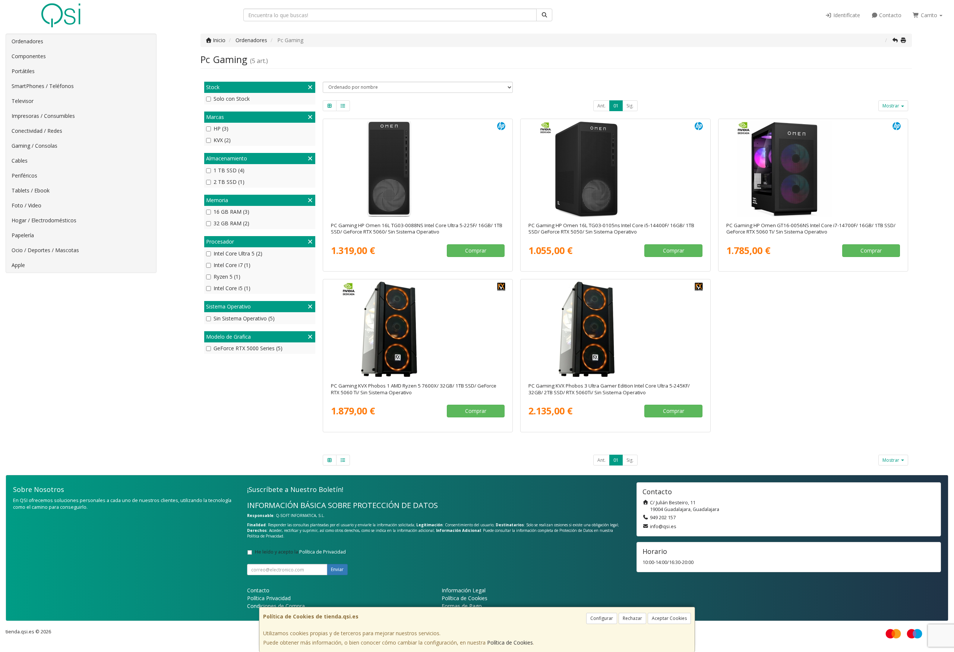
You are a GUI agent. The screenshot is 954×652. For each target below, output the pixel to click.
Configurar (601, 618)
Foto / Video (26, 205)
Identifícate (846, 15)
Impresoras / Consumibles (43, 115)
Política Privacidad (269, 598)
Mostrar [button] (891, 106)
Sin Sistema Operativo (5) (244, 318)
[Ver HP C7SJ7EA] (615, 169)
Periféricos (24, 175)
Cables (20, 160)
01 (616, 106)
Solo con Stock (232, 98)
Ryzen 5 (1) (227, 276)
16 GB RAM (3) (231, 211)
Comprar (475, 250)
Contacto (889, 15)
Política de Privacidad (265, 536)
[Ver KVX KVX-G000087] (418, 329)
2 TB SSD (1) (229, 181)
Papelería (23, 235)
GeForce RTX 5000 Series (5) (248, 348)
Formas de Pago (462, 605)
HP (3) (221, 128)
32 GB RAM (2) (231, 223)
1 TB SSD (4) (229, 170)
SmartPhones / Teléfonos (43, 86)
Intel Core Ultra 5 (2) (238, 253)
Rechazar (632, 618)
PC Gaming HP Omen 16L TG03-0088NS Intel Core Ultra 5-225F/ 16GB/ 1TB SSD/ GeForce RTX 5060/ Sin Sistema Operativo (416, 228)
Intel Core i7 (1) (232, 265)
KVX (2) (222, 140)
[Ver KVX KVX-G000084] (615, 329)
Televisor (23, 100)
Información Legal (464, 590)
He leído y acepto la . (301, 552)
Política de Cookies (510, 642)
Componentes (29, 56)
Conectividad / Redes (37, 130)
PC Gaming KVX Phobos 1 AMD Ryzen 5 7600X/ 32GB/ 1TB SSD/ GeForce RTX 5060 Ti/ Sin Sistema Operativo (413, 388)
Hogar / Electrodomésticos (44, 220)
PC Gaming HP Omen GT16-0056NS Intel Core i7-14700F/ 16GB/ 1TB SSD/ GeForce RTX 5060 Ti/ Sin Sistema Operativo (810, 228)
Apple (18, 265)
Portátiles (23, 71)
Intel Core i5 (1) (232, 288)
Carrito (929, 15)
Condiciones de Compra (276, 605)
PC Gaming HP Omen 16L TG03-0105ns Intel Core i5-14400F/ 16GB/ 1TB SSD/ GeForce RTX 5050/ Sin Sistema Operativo (611, 228)
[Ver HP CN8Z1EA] (418, 169)
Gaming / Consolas (34, 145)
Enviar (337, 569)
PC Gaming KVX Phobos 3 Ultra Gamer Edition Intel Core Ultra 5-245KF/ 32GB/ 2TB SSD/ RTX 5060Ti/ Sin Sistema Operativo (609, 388)
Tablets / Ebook (31, 190)
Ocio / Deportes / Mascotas (45, 250)
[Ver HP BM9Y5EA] (813, 169)
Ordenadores (27, 41)
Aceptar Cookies (669, 618)
